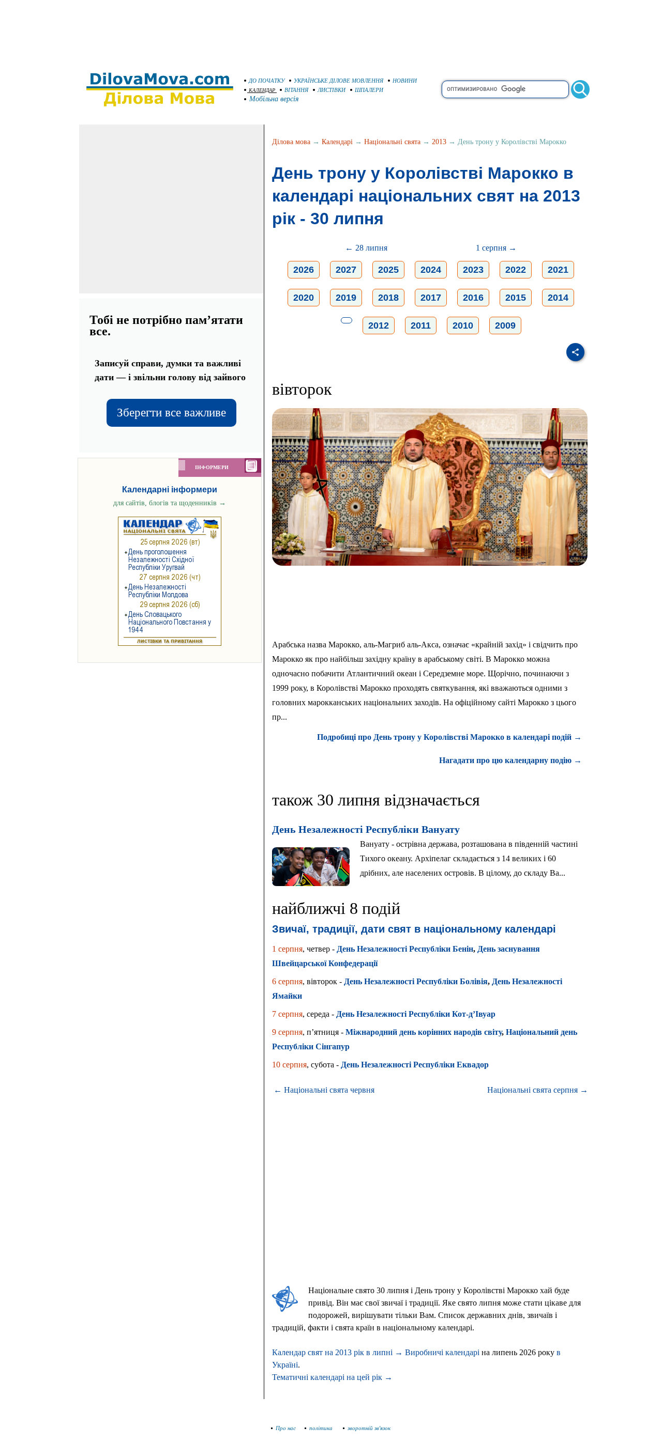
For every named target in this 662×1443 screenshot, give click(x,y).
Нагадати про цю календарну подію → (510, 760)
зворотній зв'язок (369, 1428)
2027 (346, 270)
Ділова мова (291, 142)
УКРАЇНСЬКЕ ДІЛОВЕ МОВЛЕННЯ (338, 80)
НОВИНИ (404, 80)
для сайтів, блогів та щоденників (169, 503)
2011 (421, 325)
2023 (473, 270)
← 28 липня (366, 247)
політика (322, 1428)
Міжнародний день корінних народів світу (423, 1032)
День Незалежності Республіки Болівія (416, 981)
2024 (430, 270)
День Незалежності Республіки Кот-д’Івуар (415, 1014)
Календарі (337, 142)
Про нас (285, 1428)
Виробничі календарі (442, 1352)
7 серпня (287, 1014)
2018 (388, 297)
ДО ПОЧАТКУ (266, 80)
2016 (473, 297)
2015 (515, 297)
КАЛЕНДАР (262, 90)
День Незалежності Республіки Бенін (405, 948)
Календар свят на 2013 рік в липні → (337, 1352)
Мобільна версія (274, 99)
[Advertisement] (331, 31)
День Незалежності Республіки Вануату (366, 829)
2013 (439, 142)
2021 (558, 270)
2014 (558, 297)
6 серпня (287, 981)
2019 (346, 297)
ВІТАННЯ (296, 90)
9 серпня (287, 1032)
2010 (463, 325)
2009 (505, 325)
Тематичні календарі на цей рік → (332, 1377)
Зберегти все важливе (171, 412)
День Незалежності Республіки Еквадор (415, 1064)
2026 (303, 270)
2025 (388, 270)
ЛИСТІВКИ (331, 90)
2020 (303, 297)
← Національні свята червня (324, 1089)
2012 (378, 325)
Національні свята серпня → (537, 1089)
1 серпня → (496, 247)
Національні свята (392, 142)
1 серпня (287, 948)
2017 (430, 297)
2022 (515, 270)
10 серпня (289, 1064)
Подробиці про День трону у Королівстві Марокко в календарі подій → (449, 737)
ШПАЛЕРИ (369, 90)
